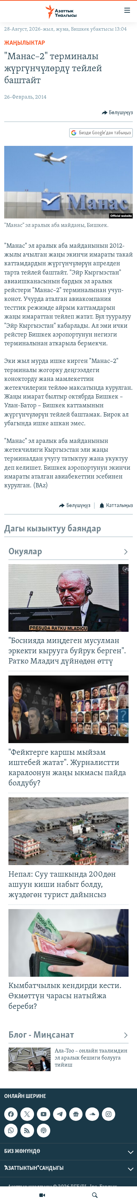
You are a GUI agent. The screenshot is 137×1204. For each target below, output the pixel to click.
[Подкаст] (43, 1130)
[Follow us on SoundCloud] (92, 1114)
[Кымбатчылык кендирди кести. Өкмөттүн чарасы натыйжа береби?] (68, 943)
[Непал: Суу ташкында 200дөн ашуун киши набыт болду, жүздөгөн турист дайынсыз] (68, 831)
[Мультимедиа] (42, 1195)
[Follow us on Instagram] (108, 1114)
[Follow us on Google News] (76, 1114)
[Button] (117, 112)
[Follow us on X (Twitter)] (27, 1114)
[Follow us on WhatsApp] (11, 1130)
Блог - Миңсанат (41, 1035)
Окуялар (25, 552)
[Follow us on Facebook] (11, 1114)
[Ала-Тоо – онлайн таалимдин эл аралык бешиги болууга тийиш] (29, 1059)
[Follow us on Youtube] (43, 1114)
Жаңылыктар (24, 43)
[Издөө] (94, 1195)
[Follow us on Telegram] (59, 1114)
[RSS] (27, 1130)
